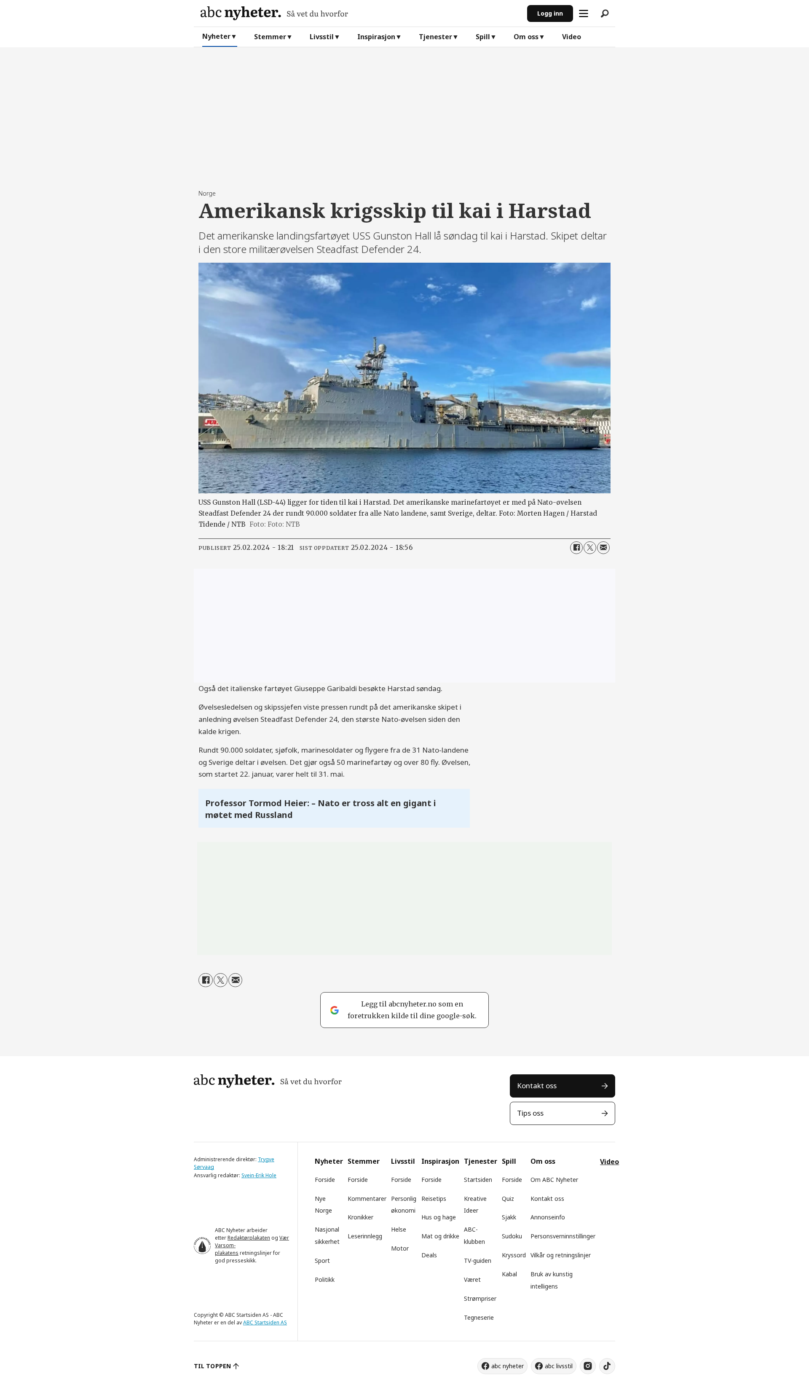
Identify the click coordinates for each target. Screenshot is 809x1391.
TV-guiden (477, 1260)
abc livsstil (559, 1366)
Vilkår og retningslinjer (560, 1255)
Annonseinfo (547, 1217)
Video (571, 36)
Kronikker (360, 1217)
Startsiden (478, 1180)
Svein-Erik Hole (258, 1175)
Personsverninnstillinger (562, 1236)
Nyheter (216, 36)
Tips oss (530, 1113)
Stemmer (270, 36)
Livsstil (322, 36)
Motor (400, 1248)
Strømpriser (480, 1298)
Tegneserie (479, 1317)
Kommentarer (367, 1199)
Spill (483, 36)
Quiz (508, 1199)
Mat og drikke (440, 1236)
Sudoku (512, 1236)
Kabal (509, 1274)
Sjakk (509, 1217)
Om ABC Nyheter (554, 1180)
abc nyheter (507, 1366)
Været (472, 1279)
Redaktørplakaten (249, 1237)
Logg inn (550, 13)
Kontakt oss (537, 1085)
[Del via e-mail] (603, 547)
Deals (429, 1255)
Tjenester (435, 36)
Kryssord (514, 1255)
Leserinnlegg (365, 1236)
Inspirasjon (376, 36)
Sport (322, 1260)
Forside (325, 1180)
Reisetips (433, 1199)
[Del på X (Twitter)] (590, 547)
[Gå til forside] (360, 13)
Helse (398, 1229)
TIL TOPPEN (212, 1366)
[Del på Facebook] (576, 547)
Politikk (325, 1279)
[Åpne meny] (583, 13)
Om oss (526, 36)
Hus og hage (438, 1217)
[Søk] (604, 13)
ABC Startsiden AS (265, 1322)
